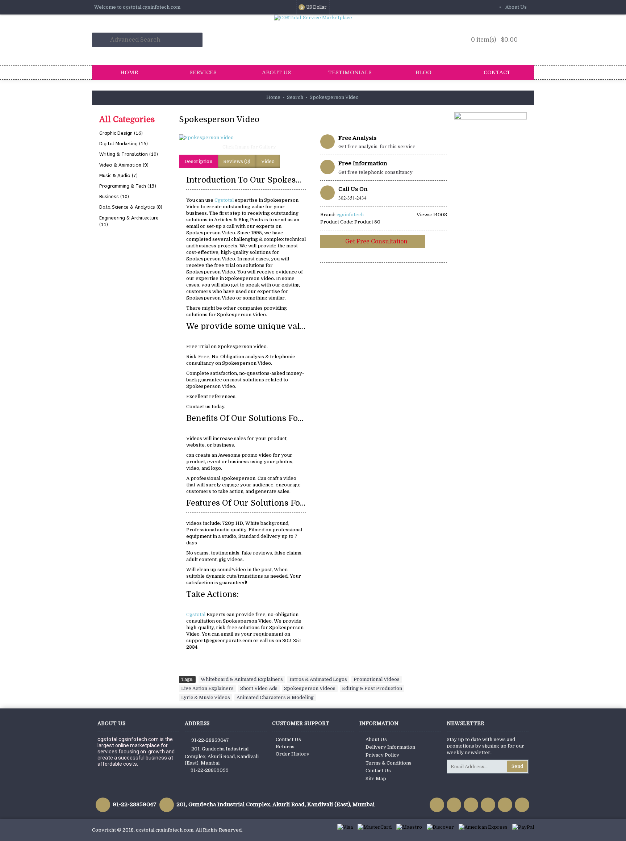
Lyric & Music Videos (205, 697)
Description (198, 161)
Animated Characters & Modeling (275, 697)
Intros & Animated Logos (318, 679)
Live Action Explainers (207, 688)
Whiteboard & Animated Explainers (242, 679)
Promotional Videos (377, 679)
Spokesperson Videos (309, 688)
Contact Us (288, 739)
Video (268, 161)
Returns (285, 746)
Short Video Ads (258, 688)
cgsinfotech (350, 214)
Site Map (376, 778)
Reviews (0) (236, 161)
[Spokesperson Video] (246, 137)
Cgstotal (224, 200)
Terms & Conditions (389, 763)
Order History (292, 754)
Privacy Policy (382, 755)
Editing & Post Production (372, 688)
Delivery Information (390, 747)
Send (517, 766)
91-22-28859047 (210, 739)
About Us (376, 739)
